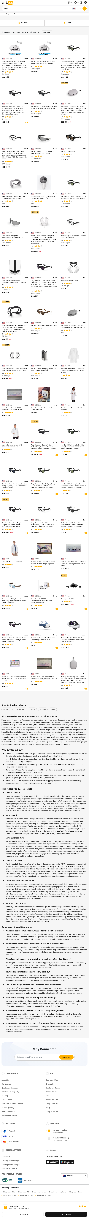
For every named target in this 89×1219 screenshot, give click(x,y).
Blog (48, 1107)
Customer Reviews (54, 1088)
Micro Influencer (8, 1111)
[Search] (85, 8)
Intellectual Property (10, 1092)
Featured (46, 32)
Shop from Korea (75, 1192)
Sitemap (5, 1096)
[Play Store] (67, 1163)
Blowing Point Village (10, 1161)
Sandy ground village (10, 1164)
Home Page (6, 14)
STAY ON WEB (22, 1214)
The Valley (6, 1157)
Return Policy (51, 1092)
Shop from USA (9, 1192)
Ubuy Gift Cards (52, 1104)
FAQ (47, 1096)
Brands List (50, 1084)
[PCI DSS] (7, 1180)
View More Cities (9, 1168)
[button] (70, 2)
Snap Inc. (7, 709)
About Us (5, 1080)
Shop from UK (23, 1192)
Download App (52, 1080)
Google (43, 709)
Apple (53, 709)
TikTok (32, 709)
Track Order (7, 1100)
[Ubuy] (9, 2)
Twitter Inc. (20, 709)
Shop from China (9, 1195)
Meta (26, 59)
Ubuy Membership (9, 1115)
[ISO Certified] (24, 1180)
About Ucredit (52, 1100)
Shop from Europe (44, 1195)
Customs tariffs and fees (12, 1104)
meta (26, 405)
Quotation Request (10, 1088)
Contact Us (6, 1084)
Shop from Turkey (26, 1195)
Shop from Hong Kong (57, 1192)
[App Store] (53, 1163)
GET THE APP (66, 1214)
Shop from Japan (39, 1192)
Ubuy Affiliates (52, 1111)
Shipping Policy (8, 1107)
